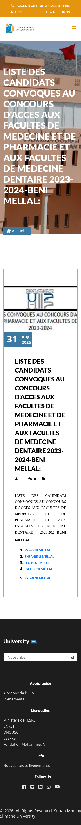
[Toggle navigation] (76, 28)
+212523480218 (26, 6)
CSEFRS (9, 738)
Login (18, 12)
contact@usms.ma (57, 6)
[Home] (17, 28)
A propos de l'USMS (20, 693)
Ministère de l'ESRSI (19, 720)
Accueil (18, 230)
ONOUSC (10, 732)
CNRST (9, 726)
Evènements (13, 699)
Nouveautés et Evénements (26, 765)
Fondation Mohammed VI (24, 744)
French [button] (50, 12)
